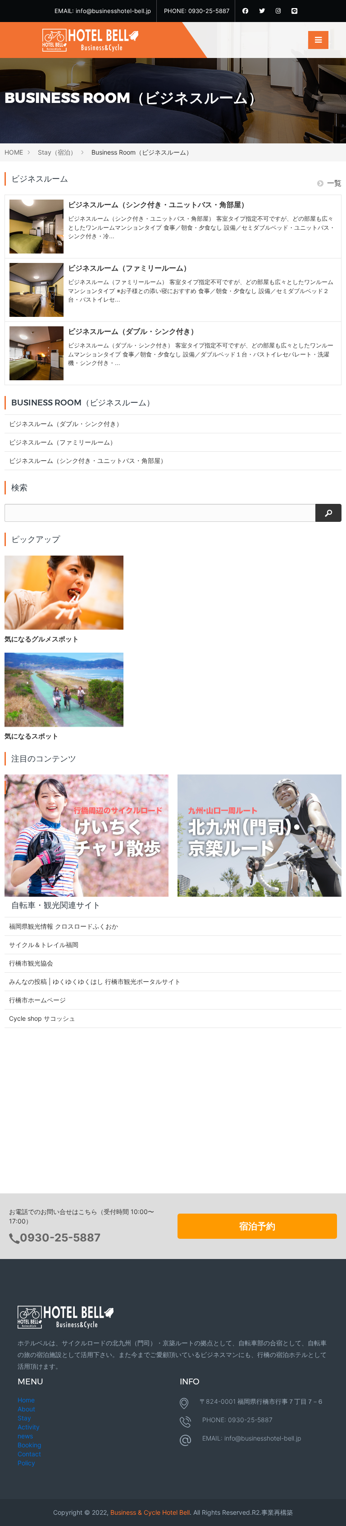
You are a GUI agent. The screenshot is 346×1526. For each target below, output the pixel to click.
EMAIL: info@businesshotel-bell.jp (103, 10)
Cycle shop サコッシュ (42, 1018)
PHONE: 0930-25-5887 (196, 10)
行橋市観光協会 (31, 963)
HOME (14, 152)
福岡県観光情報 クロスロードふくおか (63, 926)
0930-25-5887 (60, 1237)
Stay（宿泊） (57, 152)
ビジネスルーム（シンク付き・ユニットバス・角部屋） (88, 460)
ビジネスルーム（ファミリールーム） (62, 442)
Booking (29, 1445)
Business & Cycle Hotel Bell (150, 1512)
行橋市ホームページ (37, 1000)
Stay (24, 1418)
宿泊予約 (257, 1226)
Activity (29, 1427)
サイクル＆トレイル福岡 (43, 944)
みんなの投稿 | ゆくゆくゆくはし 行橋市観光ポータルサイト (95, 981)
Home (26, 1400)
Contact (29, 1454)
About (26, 1409)
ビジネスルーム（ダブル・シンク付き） (66, 423)
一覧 (334, 182)
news (25, 1436)
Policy (26, 1463)
